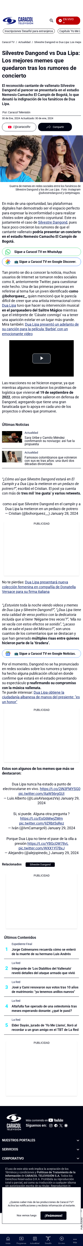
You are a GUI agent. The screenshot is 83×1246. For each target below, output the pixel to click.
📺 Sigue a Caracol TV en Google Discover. (45, 262)
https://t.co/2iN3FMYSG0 (60, 789)
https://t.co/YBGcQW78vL (47, 843)
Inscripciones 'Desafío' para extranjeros (29, 31)
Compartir (58, 126)
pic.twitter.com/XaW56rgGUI (41, 793)
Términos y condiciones (19, 1172)
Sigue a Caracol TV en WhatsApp (38, 252)
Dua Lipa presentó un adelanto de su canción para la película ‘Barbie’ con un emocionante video (40, 329)
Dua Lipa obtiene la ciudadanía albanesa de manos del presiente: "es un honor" (41, 697)
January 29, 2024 (61, 828)
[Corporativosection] (78, 1158)
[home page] (18, 20)
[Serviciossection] (78, 1149)
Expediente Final (22, 944)
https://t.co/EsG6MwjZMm (41, 818)
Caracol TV (8, 42)
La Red (16, 963)
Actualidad (24, 42)
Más (75, 1242)
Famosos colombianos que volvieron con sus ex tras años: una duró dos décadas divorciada (51, 461)
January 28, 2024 (64, 513)
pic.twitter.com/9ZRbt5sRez (41, 823)
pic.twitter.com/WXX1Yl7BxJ (42, 848)
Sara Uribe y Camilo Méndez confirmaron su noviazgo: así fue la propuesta (50, 441)
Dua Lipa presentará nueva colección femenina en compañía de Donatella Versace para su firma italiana (39, 587)
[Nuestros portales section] (78, 1140)
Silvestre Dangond (52, 222)
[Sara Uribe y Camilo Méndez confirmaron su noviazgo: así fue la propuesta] (12, 437)
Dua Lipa (9, 305)
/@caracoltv (21, 127)
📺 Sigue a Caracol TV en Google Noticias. (45, 654)
